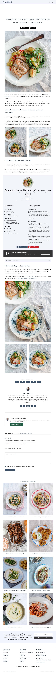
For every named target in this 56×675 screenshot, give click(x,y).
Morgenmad (6, 651)
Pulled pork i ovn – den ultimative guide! (15, 553)
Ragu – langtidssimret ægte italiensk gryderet (41, 627)
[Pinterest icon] (29, 406)
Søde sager (23, 651)
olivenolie (10, 213)
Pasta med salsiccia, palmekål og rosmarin (41, 517)
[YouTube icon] (32, 406)
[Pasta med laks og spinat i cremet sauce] (15, 499)
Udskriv (33, 27)
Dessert (5, 658)
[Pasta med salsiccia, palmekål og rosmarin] (41, 499)
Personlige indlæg (24, 657)
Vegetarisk (6, 655)
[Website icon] (24, 406)
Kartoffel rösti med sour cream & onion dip (41, 553)
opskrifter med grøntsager (30, 276)
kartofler (7, 96)
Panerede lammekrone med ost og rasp (41, 590)
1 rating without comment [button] (25, 433)
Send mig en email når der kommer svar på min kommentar (20, 466)
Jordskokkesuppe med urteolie (15, 627)
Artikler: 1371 (28, 408)
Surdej (5, 660)
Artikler (22, 661)
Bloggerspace (11, 672)
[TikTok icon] (35, 406)
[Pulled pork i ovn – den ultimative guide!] (15, 536)
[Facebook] (17, 382)
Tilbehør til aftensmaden (26, 652)
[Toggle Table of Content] (48, 260)
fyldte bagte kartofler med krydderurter (26, 278)
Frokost (5, 652)
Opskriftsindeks (40, 652)
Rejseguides (39, 654)
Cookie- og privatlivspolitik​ (43, 660)
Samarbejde (39, 658)
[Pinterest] (28, 382)
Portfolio (39, 657)
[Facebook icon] (21, 406)
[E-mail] (39, 382)
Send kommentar (10, 470)
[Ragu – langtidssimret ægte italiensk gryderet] (41, 609)
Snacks (21, 654)
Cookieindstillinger (40, 662)
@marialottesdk (45, 254)
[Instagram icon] (27, 406)
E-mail (23, 444)
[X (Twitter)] (22, 382)
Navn (7, 444)
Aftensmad (6, 657)
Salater (5, 654)
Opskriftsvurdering (9, 448)
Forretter (22, 655)
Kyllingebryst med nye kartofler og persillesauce (14, 590)
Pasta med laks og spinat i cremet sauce (15, 517)
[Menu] (52, 2)
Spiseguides (23, 660)
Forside (38, 651)
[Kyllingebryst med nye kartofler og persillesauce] (15, 573)
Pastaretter (23, 658)
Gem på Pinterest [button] (34, 247)
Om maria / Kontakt (41, 655)
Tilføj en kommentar (11, 454)
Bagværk (5, 661)
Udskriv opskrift (23, 247)
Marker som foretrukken (16, 424)
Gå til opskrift (25, 27)
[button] (25, 195)
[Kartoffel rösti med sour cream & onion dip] (41, 536)
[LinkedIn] (33, 382)
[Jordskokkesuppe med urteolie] (15, 609)
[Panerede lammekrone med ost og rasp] (41, 573)
